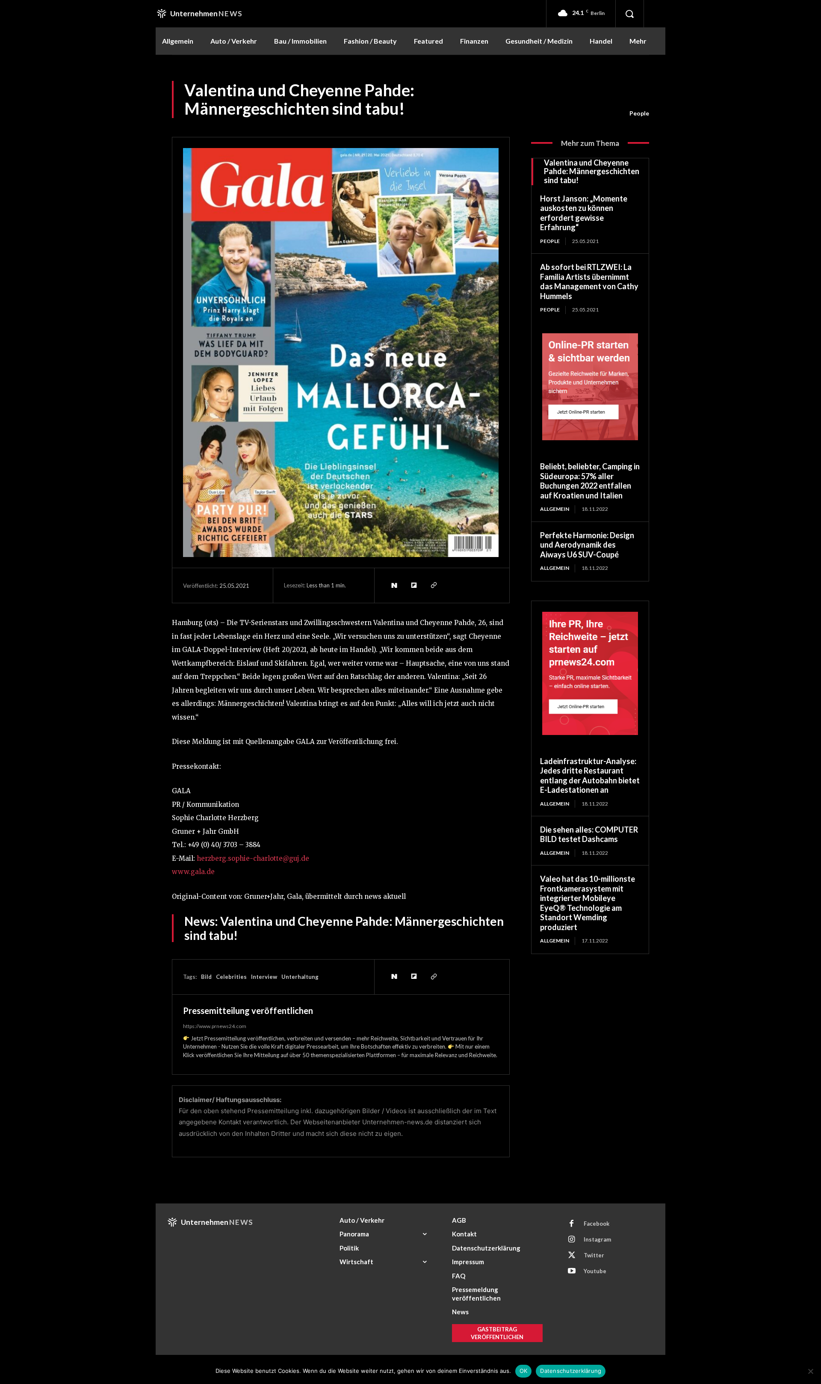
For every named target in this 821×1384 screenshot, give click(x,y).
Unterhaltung (300, 976)
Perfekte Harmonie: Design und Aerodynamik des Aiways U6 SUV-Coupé (587, 544)
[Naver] (393, 585)
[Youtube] (571, 1271)
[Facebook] (571, 1224)
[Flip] (413, 585)
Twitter (594, 1255)
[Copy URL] (433, 585)
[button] (629, 13)
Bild (206, 976)
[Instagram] (571, 1240)
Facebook (596, 1223)
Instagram (597, 1239)
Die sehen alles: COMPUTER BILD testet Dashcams (589, 834)
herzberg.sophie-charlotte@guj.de (253, 858)
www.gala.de (193, 872)
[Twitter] (571, 1255)
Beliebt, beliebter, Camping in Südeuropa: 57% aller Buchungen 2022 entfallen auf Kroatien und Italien (590, 481)
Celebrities (231, 976)
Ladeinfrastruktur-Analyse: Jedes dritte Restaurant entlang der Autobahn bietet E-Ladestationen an (590, 775)
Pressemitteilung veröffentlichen (248, 1010)
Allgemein (554, 509)
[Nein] (810, 1371)
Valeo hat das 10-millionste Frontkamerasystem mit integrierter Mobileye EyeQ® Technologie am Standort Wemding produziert (587, 903)
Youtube (595, 1271)
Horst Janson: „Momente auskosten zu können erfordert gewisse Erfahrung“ (583, 213)
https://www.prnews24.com (214, 1026)
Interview (264, 976)
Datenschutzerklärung (570, 1370)
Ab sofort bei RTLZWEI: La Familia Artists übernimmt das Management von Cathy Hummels (589, 281)
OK (524, 1370)
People (639, 113)
